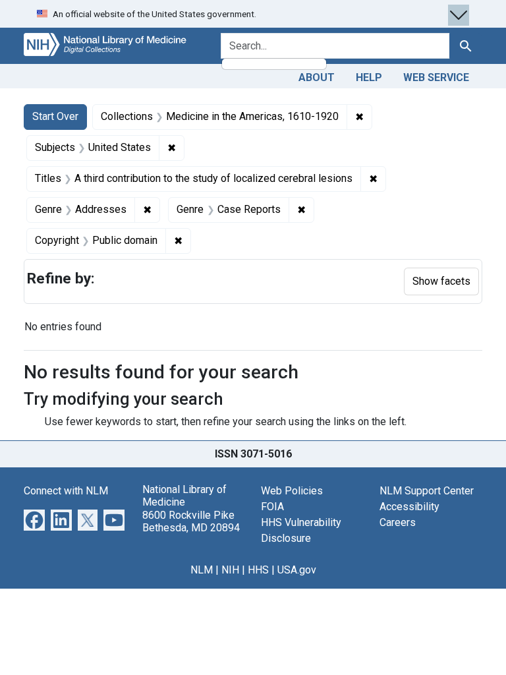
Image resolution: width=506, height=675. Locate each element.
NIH (230, 570)
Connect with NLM (66, 490)
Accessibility (409, 506)
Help (369, 77)
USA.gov (296, 570)
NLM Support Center (427, 490)
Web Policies (292, 490)
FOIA (272, 506)
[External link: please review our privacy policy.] (34, 519)
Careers (398, 522)
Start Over (55, 116)
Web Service (436, 77)
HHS (258, 570)
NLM (201, 570)
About (316, 77)
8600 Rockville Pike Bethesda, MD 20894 (191, 521)
